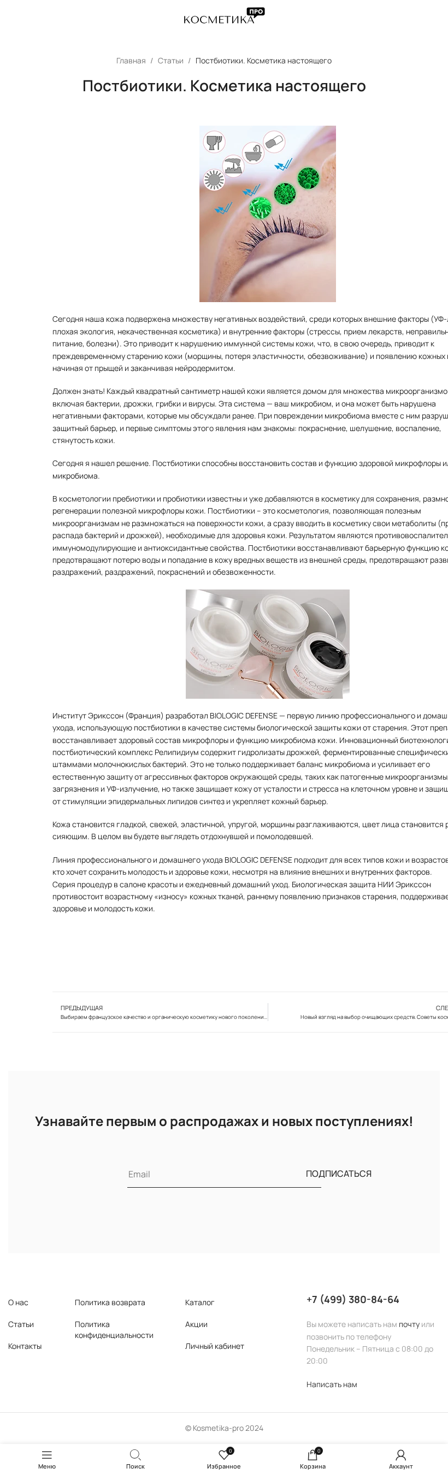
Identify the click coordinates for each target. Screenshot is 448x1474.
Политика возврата (110, 1302)
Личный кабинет (214, 1346)
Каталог (200, 1302)
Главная (132, 60)
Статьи (171, 60)
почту (409, 1324)
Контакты (25, 1346)
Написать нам (331, 1384)
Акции (196, 1324)
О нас (18, 1302)
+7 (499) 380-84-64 (352, 1299)
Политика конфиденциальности (114, 1329)
